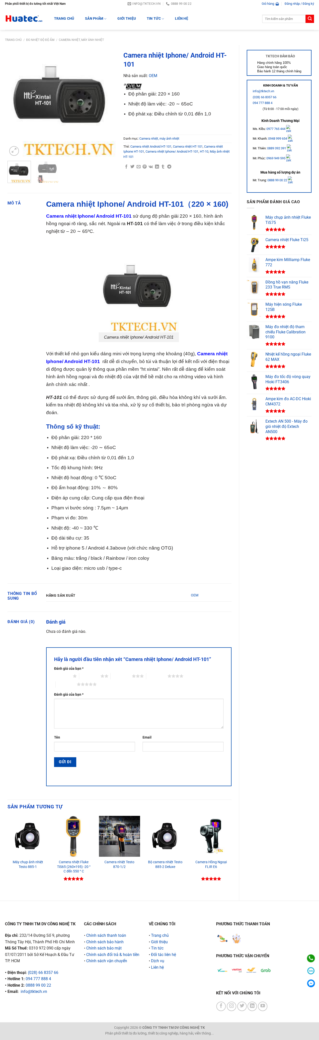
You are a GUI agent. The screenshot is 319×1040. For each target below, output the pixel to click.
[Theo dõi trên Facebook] (221, 1006)
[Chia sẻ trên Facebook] (126, 166)
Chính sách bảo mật (104, 948)
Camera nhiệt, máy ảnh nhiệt (81, 40)
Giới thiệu (126, 18)
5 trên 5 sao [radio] (66, 684)
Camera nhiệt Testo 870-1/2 (119, 864)
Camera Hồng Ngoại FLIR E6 (211, 864)
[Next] (107, 103)
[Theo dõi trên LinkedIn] (252, 1006)
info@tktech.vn (263, 91)
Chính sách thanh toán (106, 935)
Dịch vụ (157, 960)
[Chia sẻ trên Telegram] (169, 166)
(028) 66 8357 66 (264, 97)
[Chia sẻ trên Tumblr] (163, 166)
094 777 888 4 (262, 103)
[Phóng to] (14, 151)
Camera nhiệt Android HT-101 (150, 146)
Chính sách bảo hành (105, 942)
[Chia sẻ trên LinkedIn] (157, 166)
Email (147, 737)
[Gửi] (310, 19)
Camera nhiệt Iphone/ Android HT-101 (172, 151)
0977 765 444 (276, 128)
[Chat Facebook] (311, 983)
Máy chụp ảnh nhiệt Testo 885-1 (28, 864)
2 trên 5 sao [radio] (89, 676)
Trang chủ (13, 40)
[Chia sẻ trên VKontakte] (151, 166)
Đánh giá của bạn (68, 668)
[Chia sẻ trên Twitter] (132, 166)
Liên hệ (181, 18)
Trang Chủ (64, 18)
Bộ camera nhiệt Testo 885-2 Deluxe (165, 864)
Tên (57, 737)
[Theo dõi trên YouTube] (262, 1006)
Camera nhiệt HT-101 (188, 146)
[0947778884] (311, 958)
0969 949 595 (276, 158)
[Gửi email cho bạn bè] (139, 166)
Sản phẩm (94, 18)
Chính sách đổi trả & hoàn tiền (112, 954)
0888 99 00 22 (277, 180)
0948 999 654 (278, 138)
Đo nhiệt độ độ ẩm (40, 40)
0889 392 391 (277, 148)
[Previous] (15, 103)
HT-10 (204, 151)
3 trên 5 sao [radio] (121, 676)
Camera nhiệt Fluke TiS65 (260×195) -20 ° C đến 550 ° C (73, 866)
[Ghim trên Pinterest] (145, 166)
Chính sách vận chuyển (106, 960)
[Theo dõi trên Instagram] (231, 1006)
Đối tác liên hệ (163, 954)
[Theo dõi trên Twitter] (242, 1006)
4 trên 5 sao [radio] (156, 676)
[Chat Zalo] (311, 970)
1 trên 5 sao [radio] (62, 676)
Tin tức (154, 18)
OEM (153, 75)
